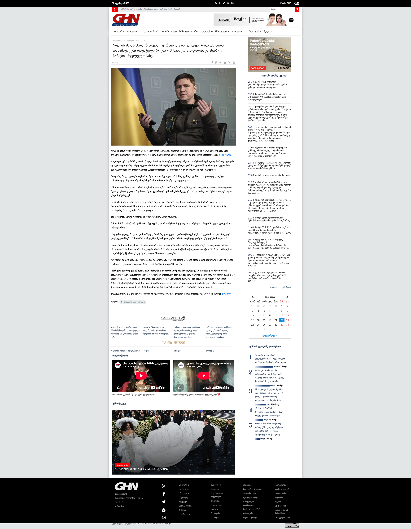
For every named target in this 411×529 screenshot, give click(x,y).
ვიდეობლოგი (249, 493)
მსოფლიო (222, 31)
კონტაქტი (119, 506)
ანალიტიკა (239, 31)
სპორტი (215, 517)
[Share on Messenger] (216, 63)
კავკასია (215, 489)
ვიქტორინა (280, 493)
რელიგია (215, 509)
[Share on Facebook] (212, 63)
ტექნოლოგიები (282, 489)
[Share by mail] (225, 63)
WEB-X (160, 524)
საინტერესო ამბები (252, 509)
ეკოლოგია (216, 505)
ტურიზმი (279, 497)
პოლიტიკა (134, 31)
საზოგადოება (188, 31)
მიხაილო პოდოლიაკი (134, 302)
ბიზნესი (182, 510)
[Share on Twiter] (220, 63)
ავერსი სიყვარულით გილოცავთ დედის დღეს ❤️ (196, 394)
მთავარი (119, 31)
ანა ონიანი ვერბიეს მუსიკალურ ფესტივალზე (133, 394)
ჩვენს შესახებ (121, 494)
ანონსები (247, 485)
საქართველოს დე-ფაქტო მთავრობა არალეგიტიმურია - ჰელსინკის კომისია (157, 9)
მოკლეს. (227, 293)
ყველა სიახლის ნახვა (280, 287)
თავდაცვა (215, 501)
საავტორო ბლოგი (252, 489)
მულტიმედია (120, 355)
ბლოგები (255, 31)
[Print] (234, 63)
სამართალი (169, 31)
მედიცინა (215, 513)
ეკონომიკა (151, 31)
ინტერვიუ (183, 497)
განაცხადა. (225, 154)
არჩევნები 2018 (282, 517)
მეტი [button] (266, 31)
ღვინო (278, 501)
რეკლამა (119, 502)
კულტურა (206, 31)
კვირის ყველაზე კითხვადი (264, 346)
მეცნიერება (280, 485)
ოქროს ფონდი (250, 517)
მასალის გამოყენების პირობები (129, 498)
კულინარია (280, 506)
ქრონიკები (119, 403)
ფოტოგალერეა (250, 497)
